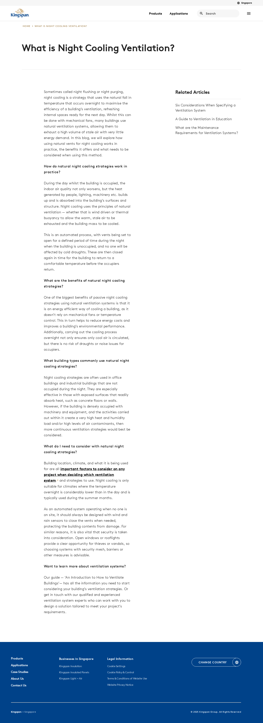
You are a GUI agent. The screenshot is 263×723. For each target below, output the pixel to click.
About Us (17, 678)
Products (155, 13)
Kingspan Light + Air (70, 678)
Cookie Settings (116, 666)
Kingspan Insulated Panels (74, 672)
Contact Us (18, 685)
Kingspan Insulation (70, 666)
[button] (248, 13)
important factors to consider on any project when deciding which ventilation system (84, 475)
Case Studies (19, 672)
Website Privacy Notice (120, 685)
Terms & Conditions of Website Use (127, 678)
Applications (179, 13)
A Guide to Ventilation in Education (203, 119)
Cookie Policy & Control (120, 672)
